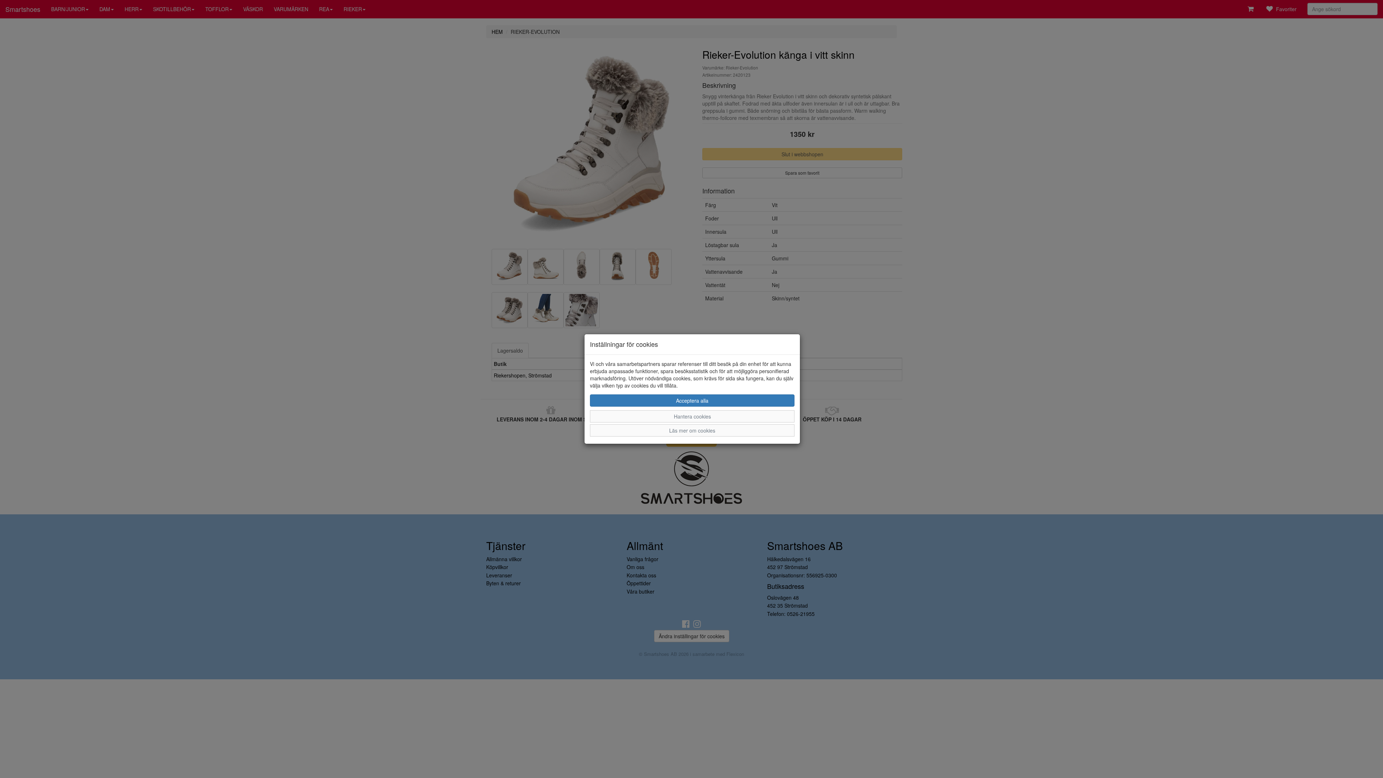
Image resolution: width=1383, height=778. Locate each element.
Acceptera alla (692, 400)
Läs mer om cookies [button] (692, 430)
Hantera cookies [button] (692, 416)
